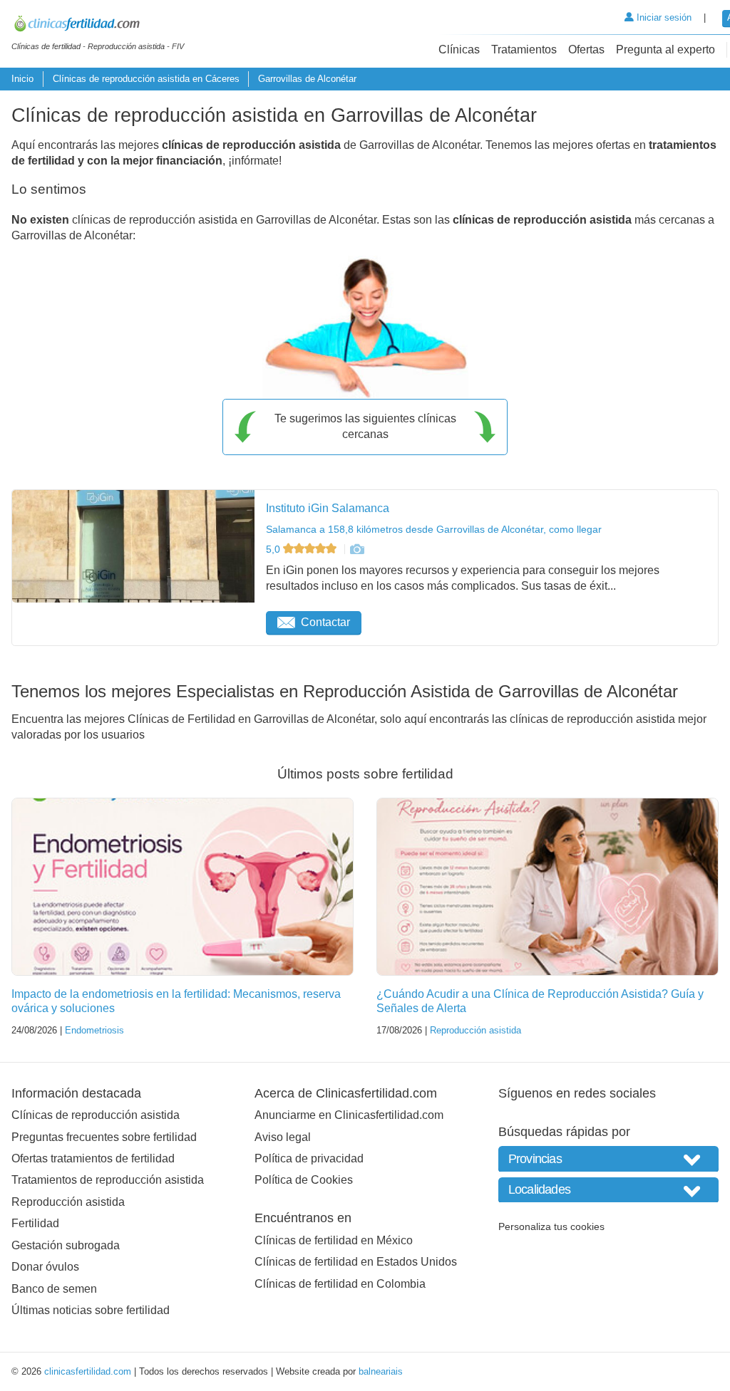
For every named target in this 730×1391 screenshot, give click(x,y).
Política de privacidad (309, 1158)
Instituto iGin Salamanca (327, 508)
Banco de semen (54, 1289)
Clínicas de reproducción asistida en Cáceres (146, 78)
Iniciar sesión (663, 17)
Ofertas (586, 49)
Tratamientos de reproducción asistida (107, 1180)
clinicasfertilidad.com (87, 1371)
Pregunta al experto (665, 49)
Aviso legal (283, 1137)
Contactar (325, 622)
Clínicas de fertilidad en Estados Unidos (356, 1262)
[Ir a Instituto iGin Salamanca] (356, 549)
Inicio (22, 78)
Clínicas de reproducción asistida (95, 1115)
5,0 (274, 549)
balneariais (381, 1371)
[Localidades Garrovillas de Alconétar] (608, 1189)
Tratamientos (524, 49)
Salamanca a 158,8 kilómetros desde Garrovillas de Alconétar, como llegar (434, 529)
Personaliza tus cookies (551, 1226)
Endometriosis (94, 1030)
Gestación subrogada (65, 1245)
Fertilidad (35, 1223)
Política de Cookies (304, 1180)
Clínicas (459, 49)
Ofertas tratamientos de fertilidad (93, 1158)
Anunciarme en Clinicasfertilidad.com (349, 1115)
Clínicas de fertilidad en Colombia (340, 1284)
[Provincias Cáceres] (608, 1158)
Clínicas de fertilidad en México (334, 1240)
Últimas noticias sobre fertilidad (90, 1310)
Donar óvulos (45, 1267)
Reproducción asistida (475, 1030)
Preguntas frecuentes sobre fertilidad (104, 1137)
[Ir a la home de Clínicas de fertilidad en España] (97, 25)
